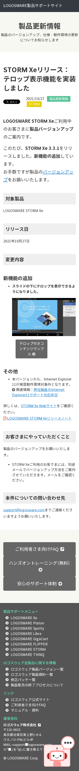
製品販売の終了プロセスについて (37, 685)
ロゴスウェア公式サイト (30, 700)
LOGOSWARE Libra (26, 634)
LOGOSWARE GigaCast (29, 639)
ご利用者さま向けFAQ (37, 549)
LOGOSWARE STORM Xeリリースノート (39, 418)
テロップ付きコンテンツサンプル (31, 349)
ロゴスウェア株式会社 (19, 725)
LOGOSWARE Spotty (27, 628)
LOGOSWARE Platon (27, 623)
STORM (34, 104)
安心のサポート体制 (37, 583)
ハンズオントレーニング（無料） (39, 563)
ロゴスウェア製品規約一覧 (32, 675)
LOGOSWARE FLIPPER (29, 644)
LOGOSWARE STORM (28, 649)
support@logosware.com (24, 510)
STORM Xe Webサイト (39, 406)
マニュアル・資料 (25, 710)
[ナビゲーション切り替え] (10, 14)
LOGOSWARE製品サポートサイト (33, 5)
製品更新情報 (59, 99)
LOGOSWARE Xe (24, 618)
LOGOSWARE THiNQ (27, 655)
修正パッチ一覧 (23, 680)
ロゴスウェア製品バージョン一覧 (37, 669)
